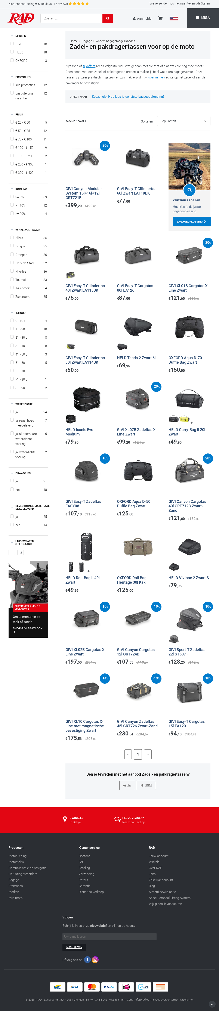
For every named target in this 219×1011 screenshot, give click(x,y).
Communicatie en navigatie (27, 868)
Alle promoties (31, 85)
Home (74, 41)
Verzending (86, 874)
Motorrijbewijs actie (162, 892)
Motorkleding (18, 856)
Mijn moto (15, 898)
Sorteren (147, 121)
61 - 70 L (31, 371)
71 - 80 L (31, 379)
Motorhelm (16, 862)
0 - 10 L (31, 321)
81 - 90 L (31, 388)
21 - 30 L (31, 337)
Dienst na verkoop (91, 892)
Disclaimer (187, 999)
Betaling (84, 868)
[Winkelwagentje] (160, 19)
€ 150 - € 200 (31, 156)
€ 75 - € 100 (31, 139)
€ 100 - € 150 (31, 148)
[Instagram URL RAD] (95, 960)
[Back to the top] (212, 1004)
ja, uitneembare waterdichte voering (31, 439)
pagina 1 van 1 (75, 121)
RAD (152, 848)
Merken (14, 892)
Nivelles (31, 271)
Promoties (16, 886)
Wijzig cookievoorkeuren (165, 904)
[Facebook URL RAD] (87, 960)
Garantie (84, 886)
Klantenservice (89, 848)
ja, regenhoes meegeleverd (31, 423)
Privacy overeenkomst (164, 999)
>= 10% (31, 205)
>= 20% (31, 214)
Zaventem (31, 297)
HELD (31, 52)
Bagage (87, 41)
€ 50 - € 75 (31, 131)
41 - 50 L (31, 354)
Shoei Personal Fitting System (170, 898)
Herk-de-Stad (31, 263)
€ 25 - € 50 (31, 122)
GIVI (31, 44)
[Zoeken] (107, 18)
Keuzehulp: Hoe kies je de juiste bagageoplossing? (128, 97)
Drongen (31, 255)
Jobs (152, 874)
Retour (83, 880)
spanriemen (156, 77)
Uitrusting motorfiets (23, 874)
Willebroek (31, 288)
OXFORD (31, 61)
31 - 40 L (31, 346)
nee (31, 490)
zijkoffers (89, 66)
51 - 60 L (31, 363)
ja (31, 412)
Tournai (31, 280)
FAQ (81, 862)
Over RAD (155, 868)
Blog (152, 886)
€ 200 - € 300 (31, 164)
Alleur (31, 238)
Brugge (31, 246)
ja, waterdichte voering (31, 454)
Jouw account (159, 856)
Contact (84, 856)
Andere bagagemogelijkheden (115, 41)
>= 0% (31, 197)
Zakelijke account (161, 880)
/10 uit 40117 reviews (38, 4)
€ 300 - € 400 (31, 173)
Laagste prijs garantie (31, 96)
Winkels (154, 862)
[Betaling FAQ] (109, 990)
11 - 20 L (31, 329)
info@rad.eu (142, 999)
